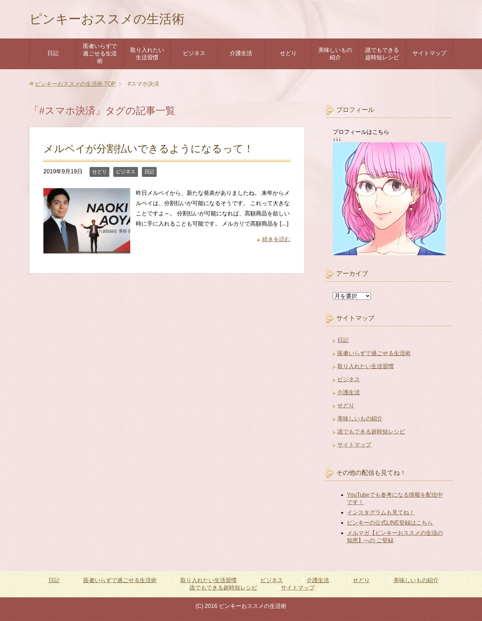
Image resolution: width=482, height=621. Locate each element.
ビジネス (194, 53)
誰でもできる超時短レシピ (382, 53)
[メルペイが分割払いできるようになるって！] (86, 248)
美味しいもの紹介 (335, 53)
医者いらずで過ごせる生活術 (100, 53)
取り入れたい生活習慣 (147, 53)
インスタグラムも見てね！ (381, 512)
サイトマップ (429, 53)
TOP (75, 84)
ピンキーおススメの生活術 (107, 19)
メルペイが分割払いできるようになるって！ (148, 148)
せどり (288, 53)
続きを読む (276, 239)
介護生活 (241, 53)
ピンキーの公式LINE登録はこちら (390, 523)
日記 (53, 53)
